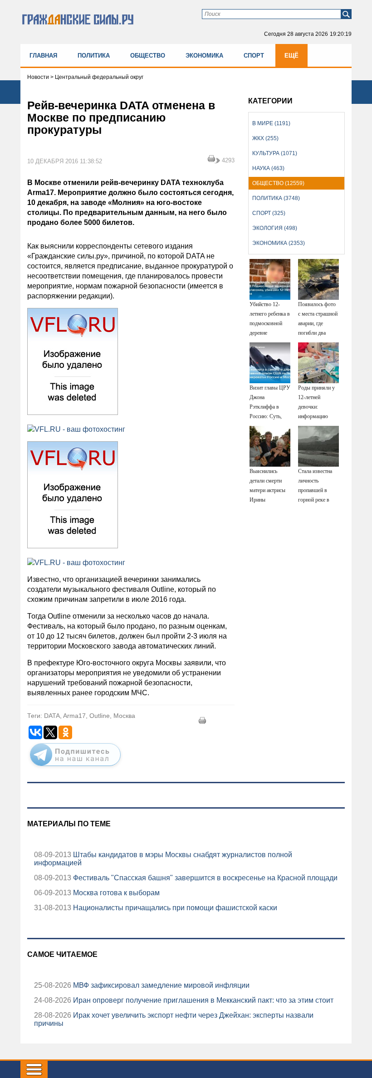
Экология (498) (274, 228)
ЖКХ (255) (265, 138)
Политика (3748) (276, 198)
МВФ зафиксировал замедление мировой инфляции (160, 985)
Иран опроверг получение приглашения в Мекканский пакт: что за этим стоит (202, 1000)
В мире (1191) (271, 123)
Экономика (204, 55)
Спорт (254, 55)
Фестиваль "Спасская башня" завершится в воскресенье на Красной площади (204, 878)
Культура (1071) (274, 153)
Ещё (291, 55)
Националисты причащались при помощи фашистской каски (174, 908)
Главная (43, 55)
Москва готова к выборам (115, 893)
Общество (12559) (278, 183)
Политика (94, 55)
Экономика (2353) (278, 243)
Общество (147, 55)
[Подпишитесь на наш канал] (75, 768)
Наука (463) (268, 168)
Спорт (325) (268, 213)
